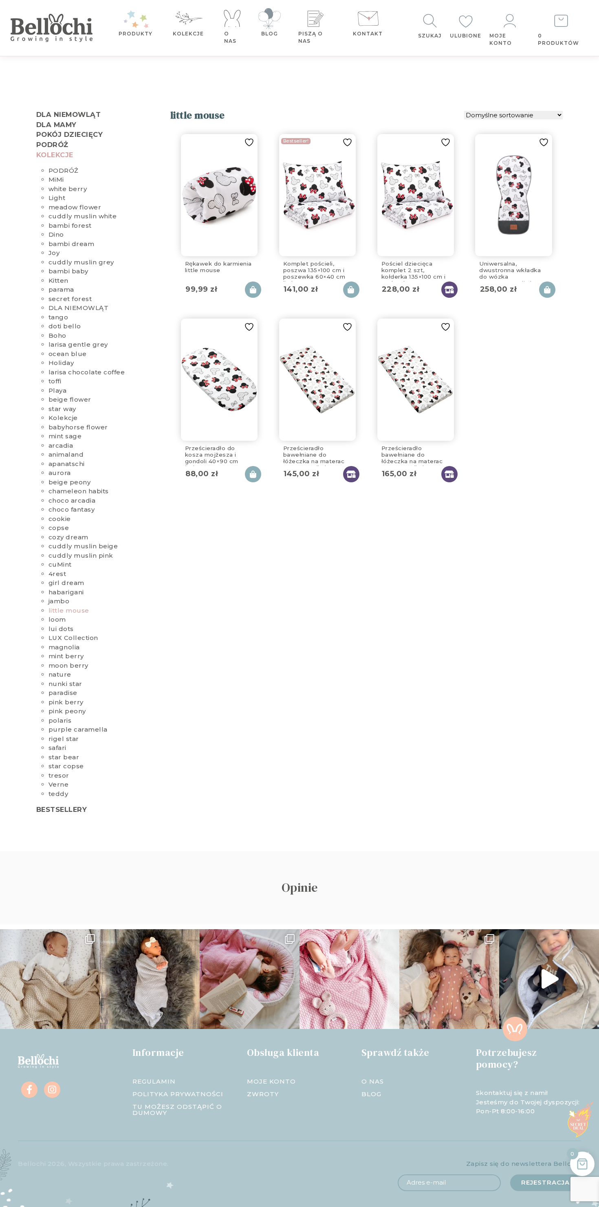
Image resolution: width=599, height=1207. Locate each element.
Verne (58, 784)
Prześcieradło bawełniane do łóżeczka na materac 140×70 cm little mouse (415, 453)
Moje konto (500, 39)
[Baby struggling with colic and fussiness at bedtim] (150, 979)
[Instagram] (52, 1090)
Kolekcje (188, 34)
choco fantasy (71, 509)
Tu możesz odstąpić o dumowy (177, 1110)
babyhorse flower (78, 427)
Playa (57, 390)
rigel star (63, 739)
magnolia (64, 647)
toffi (55, 381)
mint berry (66, 656)
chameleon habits (78, 491)
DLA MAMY (56, 125)
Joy (54, 253)
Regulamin (154, 1081)
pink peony (67, 711)
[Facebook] (29, 1090)
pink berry (66, 702)
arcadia (60, 445)
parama (61, 289)
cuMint (60, 564)
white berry (67, 189)
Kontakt (368, 34)
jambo (59, 601)
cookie (59, 519)
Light (57, 198)
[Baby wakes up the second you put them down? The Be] (250, 979)
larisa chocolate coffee (86, 372)
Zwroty (263, 1094)
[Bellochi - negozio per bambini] (55, 28)
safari (57, 748)
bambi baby (68, 271)
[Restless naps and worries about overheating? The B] (349, 979)
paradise (62, 693)
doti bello (64, 326)
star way (62, 409)
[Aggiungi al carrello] (253, 289)
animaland (66, 454)
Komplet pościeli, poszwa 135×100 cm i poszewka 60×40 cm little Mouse (314, 268)
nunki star (65, 684)
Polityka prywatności (177, 1094)
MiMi (56, 179)
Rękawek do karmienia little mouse (218, 266)
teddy (58, 794)
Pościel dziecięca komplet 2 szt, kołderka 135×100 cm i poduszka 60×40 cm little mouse (413, 268)
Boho (57, 335)
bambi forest (70, 225)
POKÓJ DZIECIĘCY (69, 134)
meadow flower (74, 207)
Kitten (58, 280)
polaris (60, 720)
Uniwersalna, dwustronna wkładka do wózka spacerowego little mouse (510, 268)
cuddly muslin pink (80, 555)
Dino (56, 234)
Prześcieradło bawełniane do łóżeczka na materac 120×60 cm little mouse (314, 453)
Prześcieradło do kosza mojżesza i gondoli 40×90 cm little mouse (211, 453)
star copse (66, 766)
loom (57, 619)
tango (58, 317)
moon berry (68, 665)
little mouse (68, 610)
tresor (58, 775)
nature (59, 674)
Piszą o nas (310, 37)
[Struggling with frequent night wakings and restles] (50, 979)
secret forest (70, 299)
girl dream (66, 583)
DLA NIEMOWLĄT (68, 114)
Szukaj (430, 36)
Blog (269, 34)
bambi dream (71, 244)
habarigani (66, 592)
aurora (59, 473)
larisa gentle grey (78, 344)
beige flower (69, 399)
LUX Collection (73, 638)
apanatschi (66, 464)
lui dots (61, 629)
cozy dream (68, 537)
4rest (57, 574)
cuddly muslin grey (81, 262)
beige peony (69, 482)
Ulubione (465, 36)
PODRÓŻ (52, 145)
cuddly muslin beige (83, 546)
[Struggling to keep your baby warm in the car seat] (549, 979)
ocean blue (67, 354)
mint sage (65, 436)
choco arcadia (72, 500)
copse (58, 528)
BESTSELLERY (61, 809)
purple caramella (78, 729)
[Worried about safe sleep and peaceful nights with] (449, 979)
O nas (230, 37)
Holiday (61, 363)
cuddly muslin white (82, 216)
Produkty (135, 34)
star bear (63, 757)
